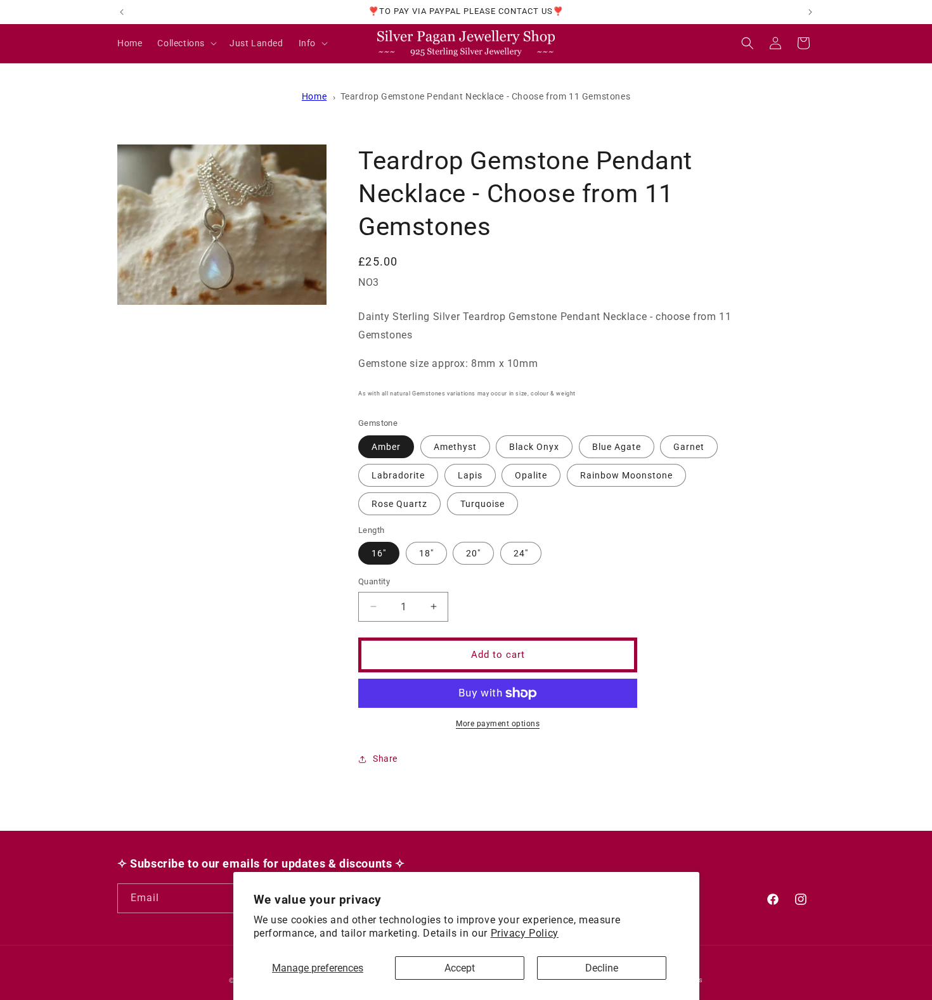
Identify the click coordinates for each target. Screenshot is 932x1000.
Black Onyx (534, 447)
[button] (186, 43)
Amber (386, 447)
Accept (459, 968)
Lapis (470, 475)
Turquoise (482, 504)
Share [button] (385, 758)
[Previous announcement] (122, 12)
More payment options (498, 723)
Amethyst (455, 447)
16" (379, 553)
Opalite (531, 475)
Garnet (688, 447)
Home (314, 96)
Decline (601, 968)
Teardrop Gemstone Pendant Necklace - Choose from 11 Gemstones (485, 96)
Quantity (374, 581)
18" (426, 553)
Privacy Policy (525, 933)
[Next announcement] (810, 12)
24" (521, 553)
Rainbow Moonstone (626, 475)
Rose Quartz (399, 504)
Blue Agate (616, 447)
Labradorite (398, 475)
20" (473, 553)
